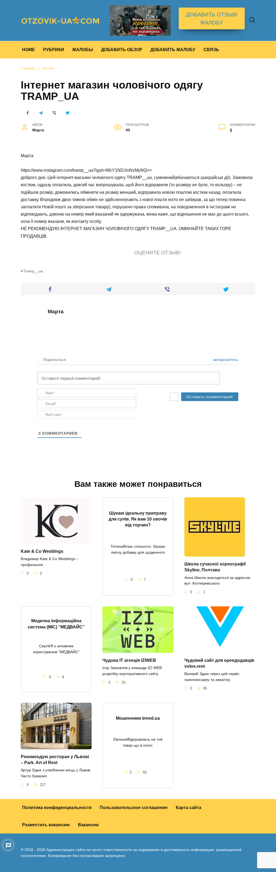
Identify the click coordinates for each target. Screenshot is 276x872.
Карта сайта (188, 807)
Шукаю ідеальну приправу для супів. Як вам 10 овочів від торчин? (138, 519)
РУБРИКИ (53, 49)
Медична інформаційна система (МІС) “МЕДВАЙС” (56, 623)
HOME (28, 49)
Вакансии (88, 824)
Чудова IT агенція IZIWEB (129, 660)
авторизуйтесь (225, 359)
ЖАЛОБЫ (82, 49)
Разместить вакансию (46, 824)
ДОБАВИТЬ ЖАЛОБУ (172, 49)
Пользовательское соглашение (134, 807)
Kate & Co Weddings (42, 551)
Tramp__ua (33, 271)
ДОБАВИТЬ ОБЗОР (121, 49)
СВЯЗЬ (211, 49)
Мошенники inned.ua (138, 718)
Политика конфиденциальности (57, 807)
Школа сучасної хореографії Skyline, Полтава (215, 566)
